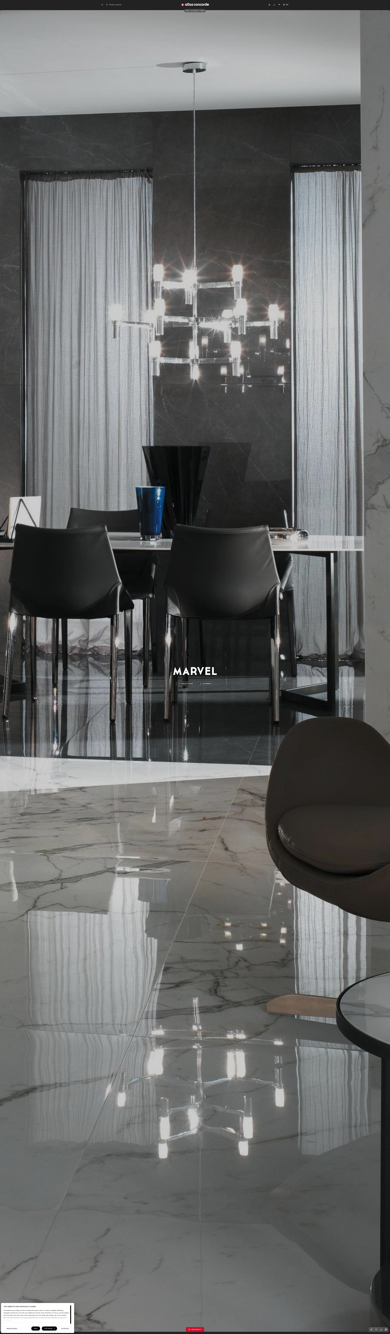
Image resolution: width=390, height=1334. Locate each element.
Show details (12, 1328)
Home (187, 10)
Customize (48, 1328)
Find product (196, 1329)
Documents (207, 683)
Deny (36, 1328)
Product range (187, 683)
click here (53, 1322)
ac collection (194, 10)
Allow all (65, 1328)
